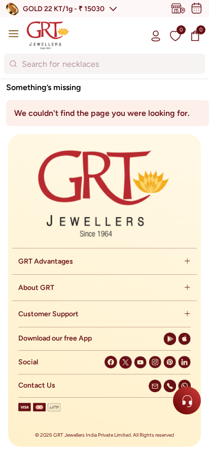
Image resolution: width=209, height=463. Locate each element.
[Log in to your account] (155, 35)
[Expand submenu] (187, 261)
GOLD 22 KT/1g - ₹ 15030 (63, 9)
